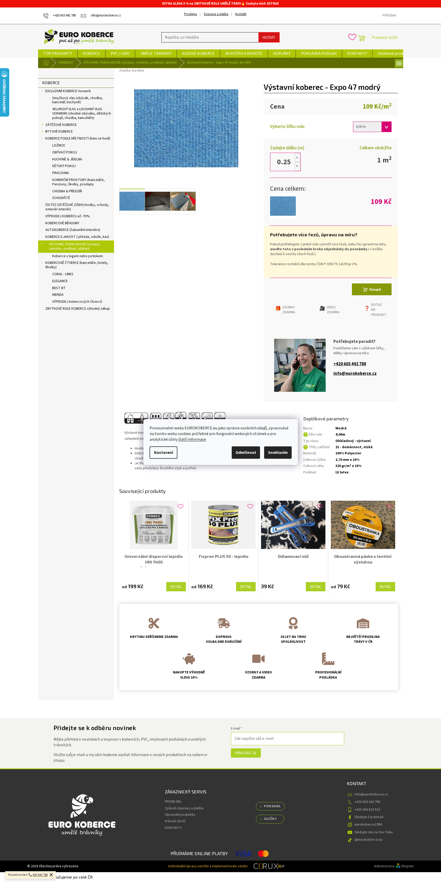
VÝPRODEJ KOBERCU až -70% (67, 216)
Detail (176, 586)
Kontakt (240, 14)
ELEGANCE (60, 281)
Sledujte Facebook (369, 817)
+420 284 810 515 (367, 809)
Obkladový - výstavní (353, 441)
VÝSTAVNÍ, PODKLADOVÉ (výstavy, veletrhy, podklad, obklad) (75, 246)
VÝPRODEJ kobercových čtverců (77, 301)
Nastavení (163, 452)
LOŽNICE (58, 145)
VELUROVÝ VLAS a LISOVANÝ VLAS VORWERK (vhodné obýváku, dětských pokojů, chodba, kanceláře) (81, 113)
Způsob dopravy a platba (184, 808)
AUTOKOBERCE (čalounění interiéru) (72, 229)
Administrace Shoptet (394, 866)
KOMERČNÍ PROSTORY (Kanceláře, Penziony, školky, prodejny (78, 182)
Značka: (131, 70)
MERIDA (58, 294)
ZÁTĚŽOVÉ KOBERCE (61, 124)
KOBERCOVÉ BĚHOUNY (62, 223)
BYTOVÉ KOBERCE (59, 131)
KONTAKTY (173, 827)
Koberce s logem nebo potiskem (77, 256)
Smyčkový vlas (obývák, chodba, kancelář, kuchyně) (77, 100)
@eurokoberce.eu (368, 839)
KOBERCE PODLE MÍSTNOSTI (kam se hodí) (77, 138)
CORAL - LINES (62, 274)
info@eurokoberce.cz (355, 374)
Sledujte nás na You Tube (373, 832)
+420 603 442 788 (349, 364)
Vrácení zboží (175, 821)
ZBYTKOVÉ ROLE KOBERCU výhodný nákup (77, 308)
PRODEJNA (173, 801)
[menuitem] (57, 53)
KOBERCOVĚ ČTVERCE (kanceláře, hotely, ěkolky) (76, 265)
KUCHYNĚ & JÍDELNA (67, 159)
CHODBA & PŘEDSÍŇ (67, 191)
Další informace (192, 439)
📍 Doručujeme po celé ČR (68, 876)
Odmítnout (246, 452)
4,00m (340, 434)
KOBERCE (51, 83)
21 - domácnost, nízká (354, 447)
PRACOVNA (60, 173)
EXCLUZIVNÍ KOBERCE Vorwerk (68, 91)
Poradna (272, 806)
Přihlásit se (246, 753)
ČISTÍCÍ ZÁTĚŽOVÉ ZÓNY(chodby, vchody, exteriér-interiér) (77, 207)
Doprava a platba (216, 14)
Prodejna (190, 14)
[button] (297, 157)
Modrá (341, 428)
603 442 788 (40, 875)
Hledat (269, 37)
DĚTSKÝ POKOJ (64, 166)
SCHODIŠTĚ (61, 198)
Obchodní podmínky (180, 814)
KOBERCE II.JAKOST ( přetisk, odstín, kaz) (77, 236)
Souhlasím (278, 452)
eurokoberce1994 (368, 824)
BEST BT (59, 288)
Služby (270, 818)
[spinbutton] (284, 162)
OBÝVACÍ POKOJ (64, 152)
